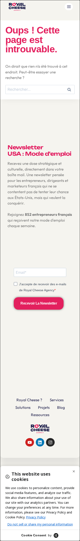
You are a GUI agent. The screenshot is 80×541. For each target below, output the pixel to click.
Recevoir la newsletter (38, 303)
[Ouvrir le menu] (69, 6)
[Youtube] (29, 442)
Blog (61, 407)
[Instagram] (50, 442)
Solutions (22, 407)
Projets (44, 407)
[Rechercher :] (40, 89)
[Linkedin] (40, 442)
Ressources (40, 414)
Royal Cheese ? (29, 399)
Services (57, 399)
